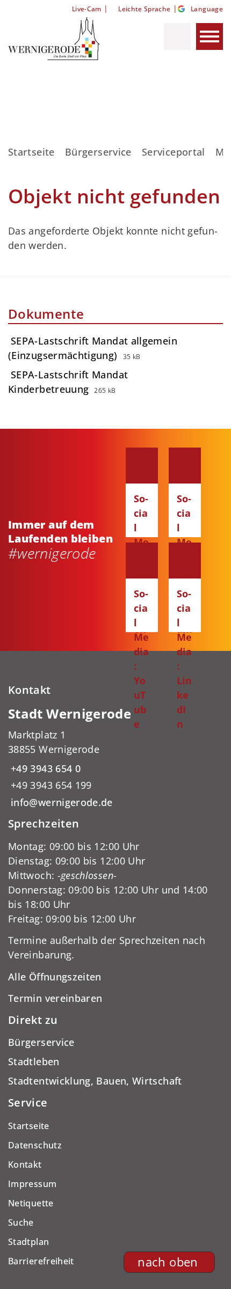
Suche (21, 1222)
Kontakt (25, 1164)
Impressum (32, 1184)
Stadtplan (28, 1242)
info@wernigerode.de (60, 802)
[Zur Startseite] (63, 38)
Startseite (31, 151)
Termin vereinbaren (55, 998)
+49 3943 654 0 (44, 768)
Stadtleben (34, 1061)
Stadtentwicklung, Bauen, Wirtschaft (95, 1080)
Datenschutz (35, 1145)
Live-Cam (86, 9)
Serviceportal (173, 151)
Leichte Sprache (144, 9)
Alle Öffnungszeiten (55, 976)
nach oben (168, 1262)
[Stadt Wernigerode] (115, 757)
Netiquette (31, 1203)
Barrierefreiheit (41, 1261)
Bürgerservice (98, 151)
